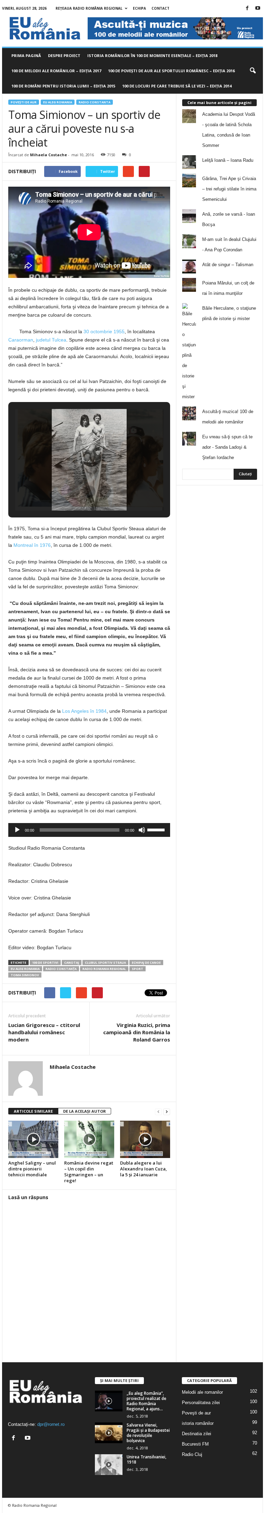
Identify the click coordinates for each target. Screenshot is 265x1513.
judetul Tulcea (51, 340)
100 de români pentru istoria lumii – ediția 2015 (63, 85)
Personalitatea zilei (201, 1402)
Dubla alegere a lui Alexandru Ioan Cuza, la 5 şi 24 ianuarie (143, 1169)
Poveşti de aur (24, 102)
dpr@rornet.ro (51, 1424)
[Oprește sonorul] (141, 829)
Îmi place (242, 508)
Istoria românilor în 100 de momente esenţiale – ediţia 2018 (152, 55)
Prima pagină (26, 55)
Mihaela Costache (48, 154)
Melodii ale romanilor (202, 1392)
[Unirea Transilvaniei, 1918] (108, 1464)
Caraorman (20, 340)
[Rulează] (17, 829)
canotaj (71, 962)
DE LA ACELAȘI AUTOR (84, 1111)
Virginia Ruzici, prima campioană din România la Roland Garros (136, 1032)
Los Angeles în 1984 (84, 711)
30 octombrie (98, 331)
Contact (160, 8)
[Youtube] (258, 8)
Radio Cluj (192, 1454)
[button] (252, 70)
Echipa (139, 8)
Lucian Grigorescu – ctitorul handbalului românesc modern (44, 1032)
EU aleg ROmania (57, 102)
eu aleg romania (25, 968)
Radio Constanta (94, 102)
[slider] (157, 829)
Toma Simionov (25, 975)
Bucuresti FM (195, 1444)
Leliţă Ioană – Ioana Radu (227, 160)
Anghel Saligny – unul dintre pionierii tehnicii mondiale (32, 1169)
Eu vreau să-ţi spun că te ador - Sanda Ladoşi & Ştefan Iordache (227, 447)
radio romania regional (104, 968)
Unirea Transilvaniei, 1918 (146, 1459)
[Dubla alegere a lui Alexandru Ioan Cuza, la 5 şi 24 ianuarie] (145, 1139)
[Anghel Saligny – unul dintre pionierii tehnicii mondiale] (33, 1139)
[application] (89, 830)
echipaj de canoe (146, 962)
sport (137, 968)
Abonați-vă (240, 530)
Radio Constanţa (61, 968)
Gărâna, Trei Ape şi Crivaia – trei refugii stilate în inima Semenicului (229, 189)
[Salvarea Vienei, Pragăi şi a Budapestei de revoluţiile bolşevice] (108, 1432)
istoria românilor (198, 1423)
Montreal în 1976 (32, 545)
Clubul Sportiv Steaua (105, 962)
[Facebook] (247, 8)
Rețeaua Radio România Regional (89, 8)
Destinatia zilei (196, 1433)
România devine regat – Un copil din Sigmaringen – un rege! (88, 1172)
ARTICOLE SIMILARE (33, 1111)
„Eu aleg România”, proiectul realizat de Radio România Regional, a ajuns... (146, 1401)
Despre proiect (64, 55)
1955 (119, 331)
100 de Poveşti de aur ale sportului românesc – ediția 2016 (171, 70)
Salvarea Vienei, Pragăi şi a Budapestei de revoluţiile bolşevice (148, 1433)
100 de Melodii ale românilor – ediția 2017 (56, 70)
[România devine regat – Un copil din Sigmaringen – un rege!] (89, 1139)
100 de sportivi (45, 962)
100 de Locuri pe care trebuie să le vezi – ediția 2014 (177, 85)
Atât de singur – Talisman (227, 264)
